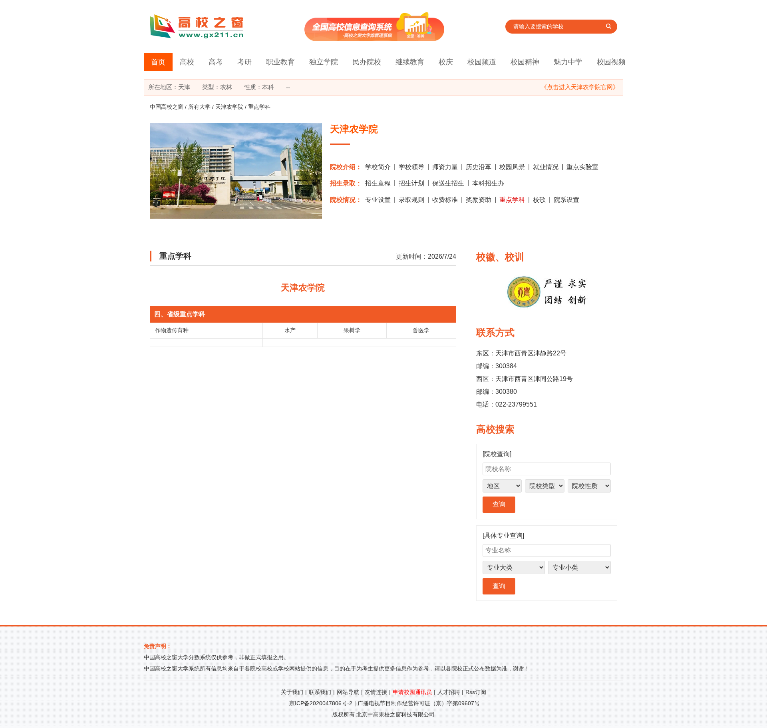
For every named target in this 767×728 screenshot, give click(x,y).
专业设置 (378, 199)
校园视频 (611, 62)
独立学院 (323, 62)
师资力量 (445, 167)
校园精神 (525, 62)
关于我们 (292, 692)
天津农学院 (229, 107)
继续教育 (409, 62)
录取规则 (411, 199)
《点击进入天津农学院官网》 (580, 87)
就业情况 (545, 167)
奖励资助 (478, 199)
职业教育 (280, 62)
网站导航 (348, 692)
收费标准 (445, 199)
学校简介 (378, 167)
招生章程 (378, 183)
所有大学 (199, 107)
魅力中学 (568, 62)
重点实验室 (582, 167)
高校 (187, 62)
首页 (158, 62)
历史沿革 (478, 167)
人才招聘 (448, 692)
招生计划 (411, 183)
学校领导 (411, 167)
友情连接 (376, 692)
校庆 (446, 62)
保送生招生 (448, 183)
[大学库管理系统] (374, 39)
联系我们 (320, 692)
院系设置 (566, 199)
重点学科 (512, 199)
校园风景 (512, 167)
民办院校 (366, 62)
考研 (244, 62)
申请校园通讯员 (412, 692)
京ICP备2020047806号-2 (320, 703)
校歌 (539, 199)
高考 (216, 62)
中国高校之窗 (166, 107)
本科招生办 (488, 183)
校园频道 (481, 62)
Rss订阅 (475, 692)
